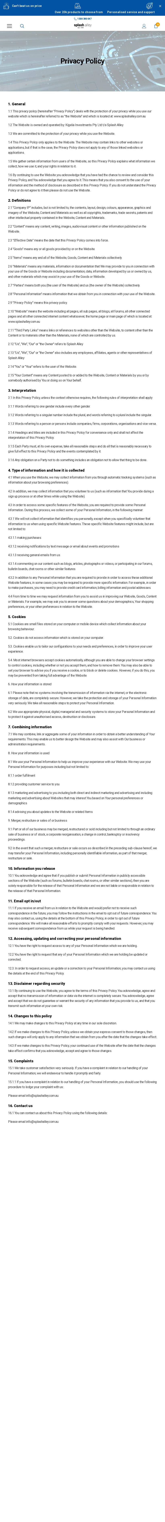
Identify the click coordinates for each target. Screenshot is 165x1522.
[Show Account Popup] (144, 26)
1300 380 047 (84, 18)
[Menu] (9, 26)
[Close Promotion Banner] (158, 10)
